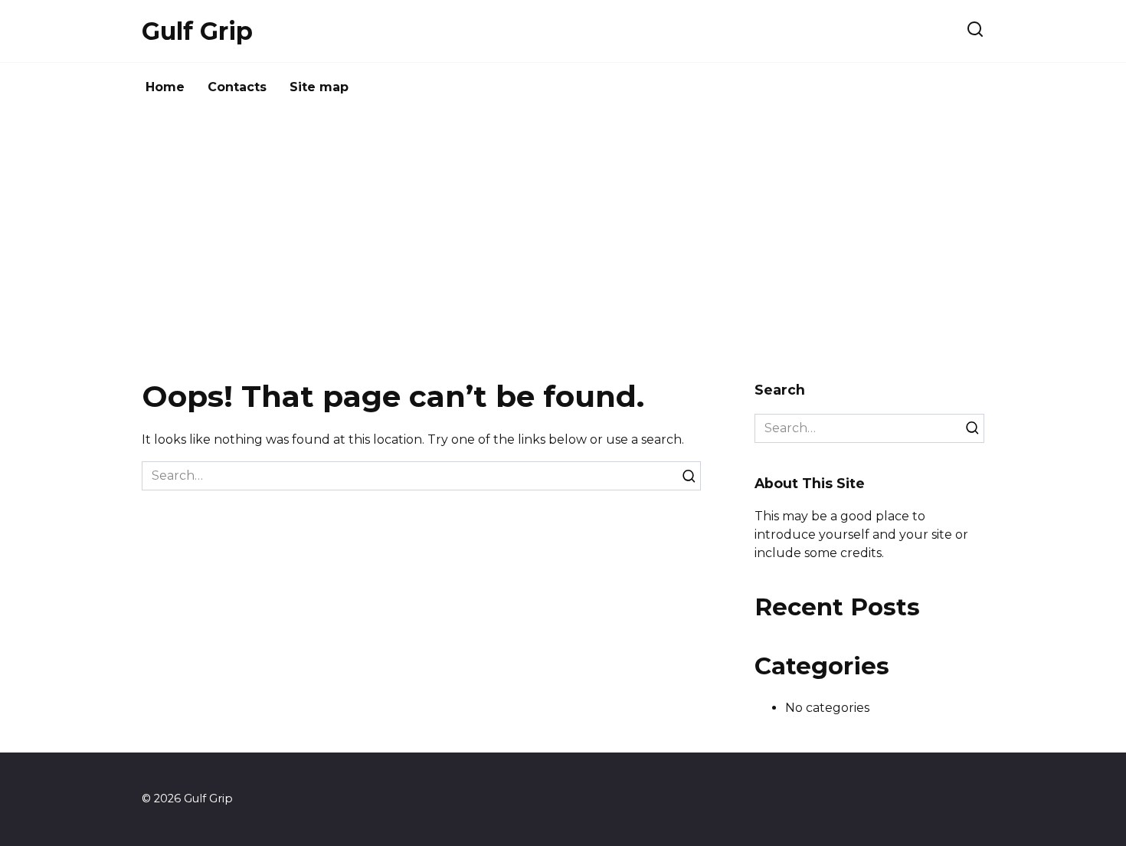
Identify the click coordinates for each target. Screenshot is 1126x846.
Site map (319, 87)
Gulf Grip (197, 31)
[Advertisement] (563, 242)
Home (165, 87)
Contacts (237, 87)
